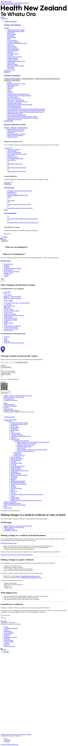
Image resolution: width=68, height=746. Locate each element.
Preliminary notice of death (24, 446)
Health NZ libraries (12, 137)
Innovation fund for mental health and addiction (19, 104)
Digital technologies (12, 50)
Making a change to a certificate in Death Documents (18, 395)
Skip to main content (6, 1)
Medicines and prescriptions (18, 481)
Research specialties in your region (16, 134)
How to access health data (14, 152)
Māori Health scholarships (14, 106)
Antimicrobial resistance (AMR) (15, 31)
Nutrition (13, 485)
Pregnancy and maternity (10, 637)
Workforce (7, 72)
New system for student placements (16, 115)
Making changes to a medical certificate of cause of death (32, 449)
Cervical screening (12, 40)
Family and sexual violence (14, 56)
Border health (10, 33)
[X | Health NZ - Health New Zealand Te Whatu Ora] (2, 733)
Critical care (10, 44)
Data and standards (12, 47)
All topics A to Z (8, 70)
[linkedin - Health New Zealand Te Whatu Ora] (2, 659)
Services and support (9, 646)
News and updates (9, 632)
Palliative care (17, 452)
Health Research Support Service (16, 129)
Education (10, 52)
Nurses (9, 89)
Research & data (9, 121)
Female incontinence (12, 58)
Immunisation (10, 67)
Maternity (13, 479)
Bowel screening (11, 34)
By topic (7, 28)
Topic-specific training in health (15, 100)
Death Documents (9, 543)
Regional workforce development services (18, 94)
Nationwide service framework (19, 484)
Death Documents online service (25, 451)
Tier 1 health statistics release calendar (17, 154)
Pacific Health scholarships (14, 107)
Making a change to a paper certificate (14, 397)
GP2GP (9, 196)
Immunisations (8, 631)
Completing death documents (11, 410)
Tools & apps (8, 184)
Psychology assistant (12, 97)
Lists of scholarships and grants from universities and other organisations (26, 109)
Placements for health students (12, 80)
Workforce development (10, 502)
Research (7, 127)
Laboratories (10, 68)
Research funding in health (14, 103)
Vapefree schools (15, 497)
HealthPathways (11, 192)
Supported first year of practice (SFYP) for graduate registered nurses (25, 112)
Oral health (13, 487)
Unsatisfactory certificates (10, 400)
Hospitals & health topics (7, 3)
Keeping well (7, 634)
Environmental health (12, 53)
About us (6, 233)
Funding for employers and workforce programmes (47, 78)
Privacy (6, 738)
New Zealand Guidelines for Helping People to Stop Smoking (27, 494)
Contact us (7, 635)
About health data (12, 151)
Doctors (9, 82)
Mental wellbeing (8, 640)
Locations (6, 643)
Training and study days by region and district (19, 95)
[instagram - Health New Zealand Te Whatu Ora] (2, 656)
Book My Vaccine (12, 193)
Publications (7, 182)
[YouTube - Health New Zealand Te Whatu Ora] (2, 728)
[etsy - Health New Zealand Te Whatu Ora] (34, 726)
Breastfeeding (11, 36)
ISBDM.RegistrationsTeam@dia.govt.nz (31, 577)
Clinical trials (10, 132)
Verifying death (21, 448)
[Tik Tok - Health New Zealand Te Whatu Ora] (2, 730)
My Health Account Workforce (15, 190)
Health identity (11, 62)
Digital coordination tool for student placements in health (22, 116)
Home (5, 403)
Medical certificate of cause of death (26, 443)
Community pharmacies (13, 41)
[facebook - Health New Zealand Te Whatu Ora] (2, 654)
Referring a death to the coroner (25, 445)
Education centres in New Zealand (16, 83)
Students (9, 91)
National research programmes (15, 135)
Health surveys (11, 155)
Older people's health (16, 488)
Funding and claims (12, 59)
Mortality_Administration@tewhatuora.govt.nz (28, 576)
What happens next (9, 398)
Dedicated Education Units (14, 119)
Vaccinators (10, 92)
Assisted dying (18, 454)
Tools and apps (8, 508)
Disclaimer (7, 644)
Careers (16, 3)
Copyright (6, 741)
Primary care (14, 491)
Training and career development (12, 78)
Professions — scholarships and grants (17, 101)
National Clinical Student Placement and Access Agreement (22, 118)
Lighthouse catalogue (12, 157)
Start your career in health (14, 98)
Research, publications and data (12, 503)
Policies (13, 490)
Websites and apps (9, 641)
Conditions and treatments (11, 628)
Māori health (10, 86)
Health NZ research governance (15, 131)
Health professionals (23, 3)
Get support (7, 148)
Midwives (10, 88)
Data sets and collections (13, 149)
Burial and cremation (19, 455)
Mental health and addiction (18, 482)
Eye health (10, 55)
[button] (3, 618)
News (6, 209)
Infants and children (12, 64)
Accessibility (7, 740)
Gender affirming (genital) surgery (16, 61)
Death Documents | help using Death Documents (17, 554)
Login (4, 239)
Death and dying (11, 46)
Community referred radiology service (17, 43)
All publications (11, 160)
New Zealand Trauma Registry (15, 158)
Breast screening (11, 37)
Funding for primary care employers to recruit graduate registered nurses (26, 110)
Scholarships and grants (28, 78)
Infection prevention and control (15, 65)
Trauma (13, 496)
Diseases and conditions (13, 49)
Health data (13, 127)
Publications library (22, 127)
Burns (8, 39)
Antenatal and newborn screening (16, 30)
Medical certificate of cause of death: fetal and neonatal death (33, 442)
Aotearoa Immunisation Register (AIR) (17, 195)
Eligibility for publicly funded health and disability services (26, 500)
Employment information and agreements (15, 505)
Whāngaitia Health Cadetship (15, 113)
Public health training (12, 85)
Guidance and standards (10, 21)
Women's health (15, 499)
